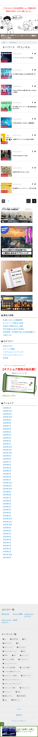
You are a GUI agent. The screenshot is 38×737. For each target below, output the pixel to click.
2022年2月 (7, 549)
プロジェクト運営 (9, 688)
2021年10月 (7, 554)
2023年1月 (7, 516)
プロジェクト (27, 675)
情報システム (8, 696)
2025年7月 (7, 426)
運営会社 (19, 715)
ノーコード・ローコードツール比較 (23, 58)
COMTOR (15, 639)
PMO (5, 655)
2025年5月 (7, 432)
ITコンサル (22, 647)
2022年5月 (7, 539)
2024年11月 (7, 450)
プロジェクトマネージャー (12, 684)
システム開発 (25, 667)
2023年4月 (7, 507)
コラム (19, 709)
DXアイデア (8, 643)
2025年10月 (7, 417)
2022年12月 (7, 519)
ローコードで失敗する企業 (13, 323)
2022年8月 (7, 531)
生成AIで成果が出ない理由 (13, 326)
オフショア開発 (9, 349)
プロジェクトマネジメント (13, 355)
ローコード (7, 692)
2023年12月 (7, 483)
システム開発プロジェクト (12, 671)
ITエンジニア (8, 647)
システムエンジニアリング (13, 352)
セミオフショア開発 (10, 675)
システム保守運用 (9, 667)
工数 (18, 692)
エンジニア (25, 655)
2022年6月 (7, 537)
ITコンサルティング (10, 651)
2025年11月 (7, 414)
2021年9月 (7, 557)
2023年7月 (7, 498)
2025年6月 (7, 429)
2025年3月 (7, 438)
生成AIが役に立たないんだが (21, 172)
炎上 (5, 700)
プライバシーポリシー (19, 721)
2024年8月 (7, 459)
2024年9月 (7, 456)
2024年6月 (7, 465)
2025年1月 (7, 444)
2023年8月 (7, 495)
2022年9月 (7, 528)
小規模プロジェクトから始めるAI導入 (23, 139)
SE (15, 655)
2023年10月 (7, 489)
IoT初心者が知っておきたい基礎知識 (23, 123)
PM (24, 651)
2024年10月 (7, 453)
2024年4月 (7, 471)
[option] (19, 26)
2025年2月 (7, 441)
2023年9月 (7, 492)
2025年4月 (7, 435)
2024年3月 (7, 474)
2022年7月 (7, 534)
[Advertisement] (19, 581)
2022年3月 (7, 546)
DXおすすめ (4, 61)
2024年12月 (7, 447)
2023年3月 (7, 510)
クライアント (24, 659)
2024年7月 (7, 462)
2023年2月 (7, 513)
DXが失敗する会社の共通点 (13, 329)
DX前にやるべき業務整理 (12, 320)
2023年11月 (7, 486)
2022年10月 (7, 525)
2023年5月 (7, 504)
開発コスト (16, 700)
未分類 (5, 358)
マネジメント (25, 688)
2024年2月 (7, 477)
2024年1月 (7, 480)
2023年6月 (7, 501)
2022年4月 (7, 543)
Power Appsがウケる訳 (20, 155)
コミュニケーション (10, 663)
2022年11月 (7, 522)
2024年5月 (7, 468)
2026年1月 (7, 408)
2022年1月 (7, 551)
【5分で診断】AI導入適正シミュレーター (25, 730)
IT (18, 643)
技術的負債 (22, 696)
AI (5, 639)
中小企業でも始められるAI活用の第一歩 (24, 74)
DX (25, 639)
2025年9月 (7, 420)
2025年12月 (7, 411)
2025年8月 (7, 423)
